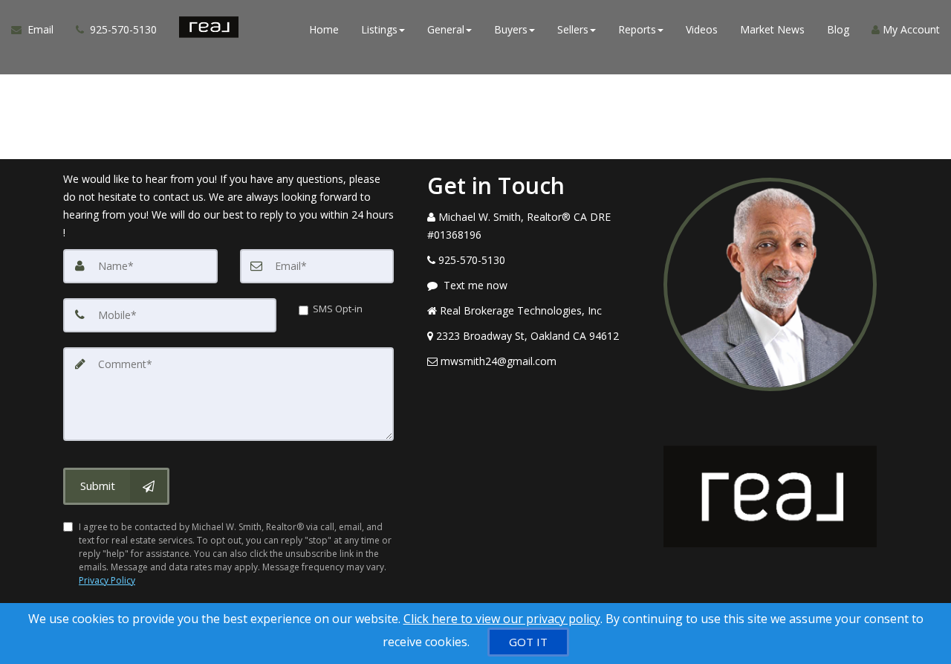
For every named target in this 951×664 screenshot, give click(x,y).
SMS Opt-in (338, 308)
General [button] (445, 29)
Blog (838, 29)
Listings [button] (379, 29)
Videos (702, 29)
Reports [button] (637, 29)
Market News (772, 29)
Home (324, 29)
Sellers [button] (572, 29)
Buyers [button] (511, 29)
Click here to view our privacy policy (501, 618)
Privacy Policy (107, 580)
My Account (910, 29)
